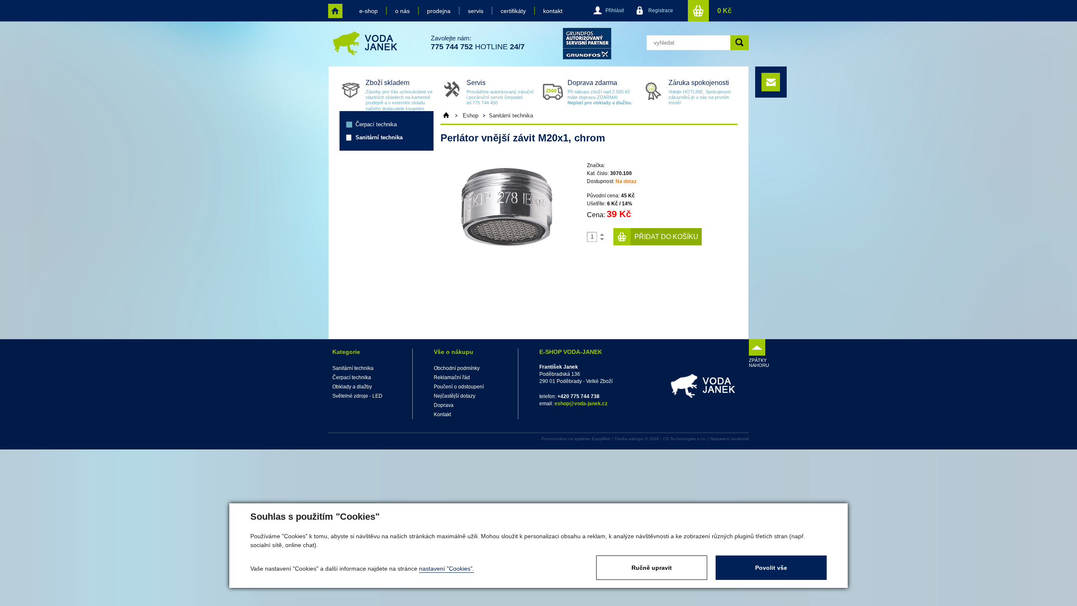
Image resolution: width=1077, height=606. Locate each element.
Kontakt (442, 414)
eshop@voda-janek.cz (580, 404)
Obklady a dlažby (352, 387)
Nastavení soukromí (729, 438)
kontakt (552, 11)
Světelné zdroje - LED (357, 396)
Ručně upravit (651, 567)
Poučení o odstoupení (459, 387)
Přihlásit (614, 10)
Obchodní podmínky (457, 368)
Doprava (444, 405)
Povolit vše (771, 567)
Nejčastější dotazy (454, 396)
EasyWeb (601, 438)
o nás (402, 11)
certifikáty (513, 11)
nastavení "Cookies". (446, 568)
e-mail (770, 82)
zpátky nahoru (757, 363)
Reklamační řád (452, 377)
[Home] (449, 115)
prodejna (439, 11)
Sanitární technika (379, 137)
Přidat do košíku (666, 236)
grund (587, 43)
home (335, 11)
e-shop (368, 11)
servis (475, 11)
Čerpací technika (376, 124)
